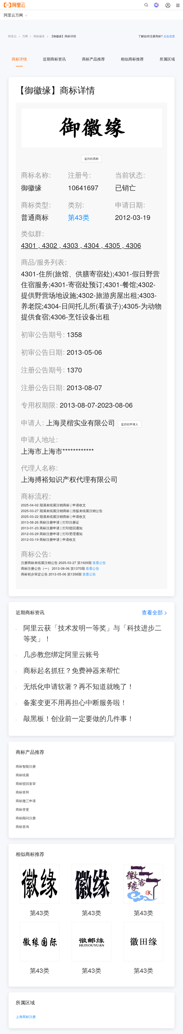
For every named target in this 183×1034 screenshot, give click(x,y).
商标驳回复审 (26, 783)
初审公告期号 (41, 334)
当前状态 (129, 175)
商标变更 (22, 809)
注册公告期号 (41, 369)
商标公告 (35, 553)
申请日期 (129, 204)
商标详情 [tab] (19, 59)
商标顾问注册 (26, 817)
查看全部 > (154, 612)
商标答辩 (22, 792)
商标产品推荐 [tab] (93, 59)
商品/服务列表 (42, 262)
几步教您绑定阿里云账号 (61, 654)
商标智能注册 (26, 766)
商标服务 (39, 36)
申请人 (31, 422)
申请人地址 (38, 439)
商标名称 (35, 175)
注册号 (78, 175)
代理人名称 (38, 467)
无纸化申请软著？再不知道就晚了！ (78, 686)
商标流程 (35, 496)
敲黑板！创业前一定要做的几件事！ (78, 718)
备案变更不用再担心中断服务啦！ (75, 702)
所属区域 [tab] (167, 59)
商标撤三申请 (26, 800)
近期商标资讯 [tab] (54, 59)
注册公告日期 (41, 387)
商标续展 (22, 774)
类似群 (31, 233)
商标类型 (35, 204)
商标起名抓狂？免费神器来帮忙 (71, 670)
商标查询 (22, 826)
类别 (75, 204)
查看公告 (99, 562)
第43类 (78, 217)
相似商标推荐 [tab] (132, 59)
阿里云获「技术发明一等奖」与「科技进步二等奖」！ (92, 633)
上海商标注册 (26, 1017)
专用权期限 (38, 405)
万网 (25, 36)
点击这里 (169, 36)
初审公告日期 (41, 352)
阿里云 (12, 36)
